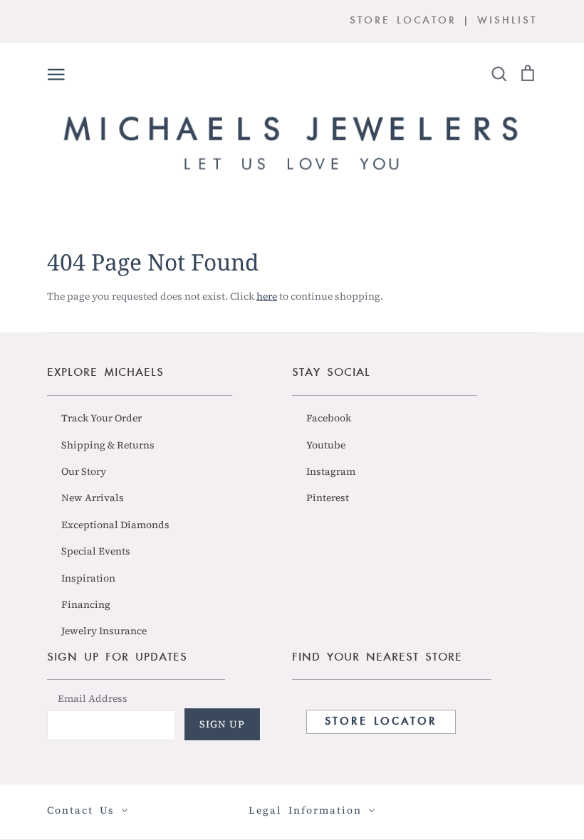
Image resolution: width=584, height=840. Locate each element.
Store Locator (381, 722)
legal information (308, 810)
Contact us (84, 810)
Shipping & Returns (108, 445)
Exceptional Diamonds (115, 525)
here (266, 296)
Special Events (95, 551)
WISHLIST (507, 21)
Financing (85, 604)
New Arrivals (92, 497)
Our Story (83, 471)
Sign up (222, 724)
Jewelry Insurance (104, 631)
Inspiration (88, 578)
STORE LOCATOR (403, 21)
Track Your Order (101, 418)
